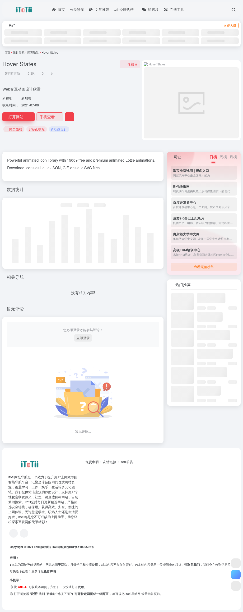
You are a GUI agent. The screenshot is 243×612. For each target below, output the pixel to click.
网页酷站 (33, 52)
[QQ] (13, 533)
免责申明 (92, 461)
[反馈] (69, 116)
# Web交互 (36, 129)
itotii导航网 (59, 547)
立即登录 (83, 337)
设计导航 (18, 52)
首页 (7, 52)
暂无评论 (15, 308)
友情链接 (109, 461)
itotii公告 (127, 461)
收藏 (132, 64)
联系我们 (193, 564)
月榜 (233, 157)
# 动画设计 (59, 129)
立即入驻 (230, 25)
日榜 (213, 157)
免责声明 (50, 571)
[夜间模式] (236, 586)
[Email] (24, 533)
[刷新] (236, 285)
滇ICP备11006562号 (80, 547)
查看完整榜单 (204, 266)
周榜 (223, 157)
